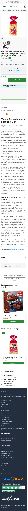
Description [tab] (4, 107)
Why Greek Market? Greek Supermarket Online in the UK (13, 397)
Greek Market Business (6, 443)
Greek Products (7, 10)
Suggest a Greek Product (7, 451)
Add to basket (16, 80)
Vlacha (14, 279)
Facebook (3, 466)
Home (2, 10)
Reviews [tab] (4, 114)
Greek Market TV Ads (6, 455)
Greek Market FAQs (6, 415)
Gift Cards (3, 425)
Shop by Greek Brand (6, 421)
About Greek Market (6, 394)
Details (18, 70)
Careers (3, 402)
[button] (24, 6)
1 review (11, 60)
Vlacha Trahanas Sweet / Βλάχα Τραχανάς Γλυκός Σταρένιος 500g (13, 358)
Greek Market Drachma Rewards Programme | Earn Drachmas (12, 429)
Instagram (3, 467)
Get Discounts (4, 463)
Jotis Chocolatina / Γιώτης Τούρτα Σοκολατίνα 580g (11, 316)
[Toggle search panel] (21, 6)
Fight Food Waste (5, 419)
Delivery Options (5, 417)
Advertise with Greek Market (8, 438)
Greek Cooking (23, 10)
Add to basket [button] (13, 321)
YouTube (3, 469)
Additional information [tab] (7, 110)
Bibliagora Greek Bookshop (7, 457)
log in (14, 265)
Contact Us (4, 413)
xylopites (17, 278)
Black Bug (5, 507)
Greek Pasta (20, 275)
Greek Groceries (15, 10)
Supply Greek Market (6, 445)
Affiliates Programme (6, 440)
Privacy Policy (4, 404)
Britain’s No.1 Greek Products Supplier (10, 436)
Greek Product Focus (6, 453)
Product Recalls (5, 423)
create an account (19, 265)
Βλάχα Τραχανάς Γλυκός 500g (16, 249)
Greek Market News (6, 400)
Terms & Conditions (6, 406)
